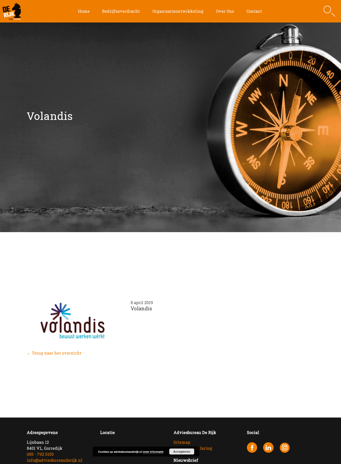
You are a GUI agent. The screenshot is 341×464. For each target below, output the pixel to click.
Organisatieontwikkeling (177, 11)
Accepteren (181, 451)
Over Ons (225, 11)
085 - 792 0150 (40, 454)
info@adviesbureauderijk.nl (54, 460)
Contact (254, 11)
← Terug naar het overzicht (54, 353)
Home (84, 11)
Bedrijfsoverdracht (121, 11)
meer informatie (153, 452)
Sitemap (181, 442)
